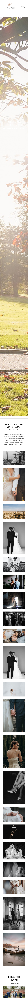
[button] (14, 458)
